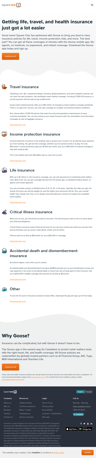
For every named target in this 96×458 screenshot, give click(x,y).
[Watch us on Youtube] (88, 423)
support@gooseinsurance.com (13, 379)
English (80, 392)
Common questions (27, 406)
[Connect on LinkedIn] (91, 423)
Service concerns (26, 417)
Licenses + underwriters (51, 413)
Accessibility (47, 410)
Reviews (7, 410)
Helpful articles (25, 403)
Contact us (8, 417)
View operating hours (81, 406)
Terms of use (47, 403)
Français (88, 392)
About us (7, 403)
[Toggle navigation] (91, 5)
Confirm (87, 452)
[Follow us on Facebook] (81, 423)
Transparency (24, 413)
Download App (10, 56)
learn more (59, 452)
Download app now (18, 125)
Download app (10, 367)
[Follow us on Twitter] (84, 423)
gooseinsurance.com (38, 377)
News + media (25, 410)
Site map (45, 417)
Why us (7, 406)
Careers (7, 413)
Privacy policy (47, 406)
